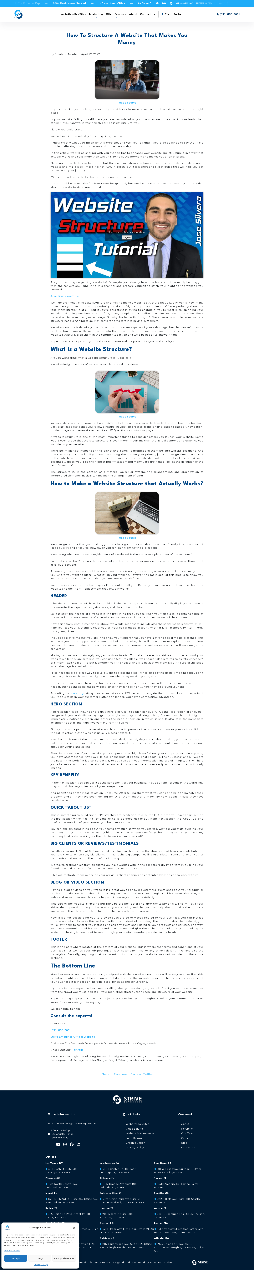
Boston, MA (161, 1223)
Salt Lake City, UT (111, 1193)
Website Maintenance (140, 1133)
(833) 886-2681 (61, 1030)
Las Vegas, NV (54, 1163)
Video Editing (134, 1128)
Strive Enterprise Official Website (73, 1036)
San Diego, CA (162, 1163)
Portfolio (78, 1049)
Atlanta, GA (161, 1238)
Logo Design (134, 1138)
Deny (40, 1258)
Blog (184, 1142)
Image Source (127, 102)
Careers (186, 1138)
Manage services (12, 1250)
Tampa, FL (160, 1178)
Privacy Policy (41, 1265)
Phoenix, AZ (52, 1178)
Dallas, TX (51, 1208)
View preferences (64, 1258)
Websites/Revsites (137, 1124)
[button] (74, 1227)
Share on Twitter (142, 1074)
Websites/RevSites (73, 14)
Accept (16, 1258)
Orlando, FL (107, 1178)
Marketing (96, 14)
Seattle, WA (161, 1193)
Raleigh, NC (107, 1238)
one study (77, 693)
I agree (127, 237)
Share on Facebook (114, 1074)
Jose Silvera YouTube (65, 296)
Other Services (116, 14)
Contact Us (147, 14)
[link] (179, 1247)
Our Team (187, 1133)
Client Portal (173, 14)
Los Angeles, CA (109, 1163)
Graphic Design (136, 1142)
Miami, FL (51, 1193)
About (133, 14)
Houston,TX (107, 1208)
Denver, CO (107, 1223)
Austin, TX (160, 1208)
